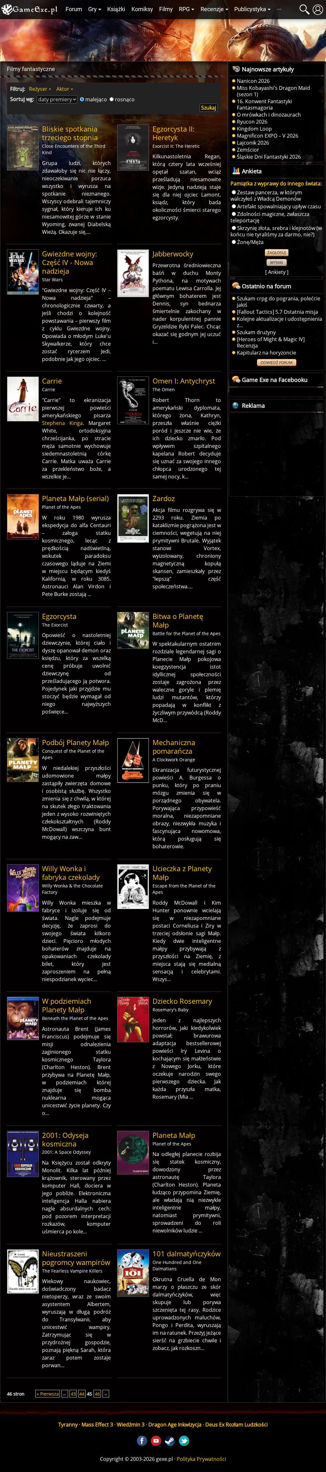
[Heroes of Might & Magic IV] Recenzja (271, 342)
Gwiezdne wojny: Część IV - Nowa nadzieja (69, 262)
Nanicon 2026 (253, 80)
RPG (184, 9)
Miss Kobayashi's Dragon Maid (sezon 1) (273, 91)
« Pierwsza (48, 1394)
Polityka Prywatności (201, 1458)
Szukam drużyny (256, 332)
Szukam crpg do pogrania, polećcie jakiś (278, 301)
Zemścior (248, 149)
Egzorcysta (59, 616)
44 (81, 1394)
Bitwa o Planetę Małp (177, 620)
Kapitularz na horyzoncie (266, 352)
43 (73, 1394)
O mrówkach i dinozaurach (269, 114)
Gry (92, 9)
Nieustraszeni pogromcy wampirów (76, 1258)
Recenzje (212, 9)
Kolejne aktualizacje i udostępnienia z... (279, 322)
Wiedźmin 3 (131, 1424)
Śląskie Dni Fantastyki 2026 (269, 156)
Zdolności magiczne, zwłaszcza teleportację (269, 217)
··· (279, 9)
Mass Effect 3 (97, 1424)
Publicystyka (250, 9)
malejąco (96, 99)
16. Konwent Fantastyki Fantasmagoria (264, 104)
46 (97, 1394)
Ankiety (277, 272)
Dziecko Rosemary (182, 1001)
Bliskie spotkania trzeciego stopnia (70, 133)
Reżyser (38, 88)
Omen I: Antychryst (183, 380)
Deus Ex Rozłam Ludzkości (236, 1424)
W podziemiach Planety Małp (66, 1005)
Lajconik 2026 (253, 142)
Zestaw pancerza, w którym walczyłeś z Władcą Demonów (266, 195)
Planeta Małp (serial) (75, 498)
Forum (74, 9)
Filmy (166, 9)
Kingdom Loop (254, 128)
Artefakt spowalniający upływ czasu (279, 206)
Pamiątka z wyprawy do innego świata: (276, 183)
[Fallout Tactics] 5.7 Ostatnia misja (277, 311)
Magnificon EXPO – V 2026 (267, 135)
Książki (116, 9)
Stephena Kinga (62, 423)
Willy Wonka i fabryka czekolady (71, 873)
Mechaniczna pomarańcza (173, 747)
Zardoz (163, 498)
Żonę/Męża (250, 242)
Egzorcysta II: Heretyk (173, 133)
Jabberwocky (172, 253)
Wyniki (276, 262)
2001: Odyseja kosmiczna (65, 1139)
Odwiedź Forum (277, 362)
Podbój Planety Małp (75, 742)
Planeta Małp (173, 1135)
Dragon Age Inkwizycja (175, 1424)
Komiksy (142, 9)
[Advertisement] (163, 38)
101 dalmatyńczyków (186, 1253)
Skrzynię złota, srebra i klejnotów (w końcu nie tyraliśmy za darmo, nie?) (276, 231)
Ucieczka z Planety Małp (182, 873)
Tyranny (68, 1424)
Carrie (52, 380)
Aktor (62, 88)
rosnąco (125, 99)
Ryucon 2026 (252, 121)
